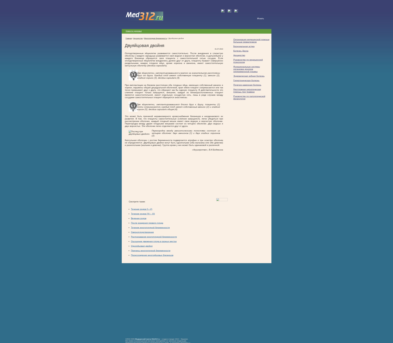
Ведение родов (138, 218)
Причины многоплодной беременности (150, 250)
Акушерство (239, 55)
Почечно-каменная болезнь (247, 85)
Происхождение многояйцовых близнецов (152, 255)
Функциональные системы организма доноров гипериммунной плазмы (246, 69)
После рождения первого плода (147, 223)
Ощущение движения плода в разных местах (154, 241)
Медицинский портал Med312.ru (147, 339)
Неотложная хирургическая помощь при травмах (247, 90)
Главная (129, 38)
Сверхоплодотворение (142, 232)
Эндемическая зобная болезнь (249, 76)
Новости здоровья (134, 31)
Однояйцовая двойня (142, 246)
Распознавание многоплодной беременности (154, 237)
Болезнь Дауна (240, 51)
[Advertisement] (150, 174)
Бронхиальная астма (244, 46)
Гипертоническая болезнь (246, 80)
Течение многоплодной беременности (150, 227)
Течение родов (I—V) (141, 209)
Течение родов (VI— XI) (143, 213)
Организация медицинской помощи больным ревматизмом (251, 40)
